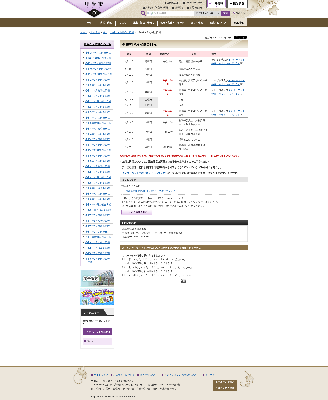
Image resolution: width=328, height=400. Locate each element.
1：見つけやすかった (136, 267)
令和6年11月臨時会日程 (98, 210)
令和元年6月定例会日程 (98, 52)
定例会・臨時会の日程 (122, 32)
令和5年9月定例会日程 (97, 172)
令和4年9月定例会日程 (97, 144)
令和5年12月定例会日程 (98, 177)
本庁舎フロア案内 (225, 382)
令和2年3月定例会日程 (97, 79)
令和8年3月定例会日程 (97, 242)
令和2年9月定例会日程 (97, 96)
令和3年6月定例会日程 (97, 112)
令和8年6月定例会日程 (97, 253)
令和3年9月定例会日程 (97, 117)
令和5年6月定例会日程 (97, 161)
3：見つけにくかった (181, 267)
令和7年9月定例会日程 (97, 231)
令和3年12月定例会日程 (98, 123)
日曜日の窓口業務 (225, 388)
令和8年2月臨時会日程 (97, 248)
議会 (104, 32)
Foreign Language (194, 3)
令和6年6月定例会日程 (97, 193)
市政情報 (95, 32)
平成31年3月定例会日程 (98, 58)
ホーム (83, 32)
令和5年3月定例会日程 (97, 155)
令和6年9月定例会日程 (97, 199)
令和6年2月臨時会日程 (97, 188)
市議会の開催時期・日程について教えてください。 (153, 191)
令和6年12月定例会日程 (98, 204)
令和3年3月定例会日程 (97, 107)
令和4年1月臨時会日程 (97, 128)
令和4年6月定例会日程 (97, 139)
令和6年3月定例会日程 (97, 182)
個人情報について (149, 374)
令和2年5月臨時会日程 (97, 90)
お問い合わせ (196, 7)
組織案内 (179, 7)
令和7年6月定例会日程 (97, 226)
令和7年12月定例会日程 (98, 237)
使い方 (90, 341)
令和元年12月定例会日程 (98, 74)
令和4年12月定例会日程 (98, 150)
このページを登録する (99, 332)
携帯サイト (211, 374)
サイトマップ (101, 374)
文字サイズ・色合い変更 (156, 7)
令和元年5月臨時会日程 (98, 63)
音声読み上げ (173, 3)
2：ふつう (151, 259)
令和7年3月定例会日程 (97, 215)
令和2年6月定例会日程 (97, 85)
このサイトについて (124, 374)
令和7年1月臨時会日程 (97, 220)
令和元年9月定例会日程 (98, 68)
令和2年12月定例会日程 (98, 101)
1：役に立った (133, 259)
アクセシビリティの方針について (182, 374)
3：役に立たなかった (173, 259)
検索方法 (240, 12)
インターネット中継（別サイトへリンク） (144, 173)
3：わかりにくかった (181, 275)
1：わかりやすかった (136, 275)
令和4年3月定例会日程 (97, 134)
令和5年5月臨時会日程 (97, 166)
